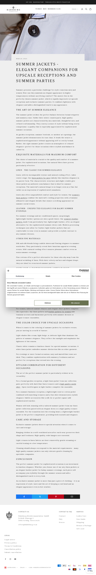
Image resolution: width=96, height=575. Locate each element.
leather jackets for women (59, 312)
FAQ (60, 519)
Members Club (54, 9)
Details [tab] (48, 276)
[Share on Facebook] (24, 497)
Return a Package (84, 525)
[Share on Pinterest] (56, 497)
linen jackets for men (41, 178)
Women (38, 9)
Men (44, 9)
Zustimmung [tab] (20, 276)
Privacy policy (10, 543)
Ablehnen (48, 303)
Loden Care (81, 516)
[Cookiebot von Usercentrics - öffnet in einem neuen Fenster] (80, 270)
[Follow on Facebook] (5, 559)
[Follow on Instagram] (10, 559)
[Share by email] (72, 497)
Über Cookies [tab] (76, 276)
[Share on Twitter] (40, 497)
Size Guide (80, 519)
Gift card (80, 529)
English (74, 9)
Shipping (80, 522)
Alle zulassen (75, 303)
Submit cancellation (12, 552)
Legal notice (9, 540)
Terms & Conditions (13, 546)
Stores (62, 522)
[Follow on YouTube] (15, 559)
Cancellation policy (12, 549)
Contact (62, 516)
